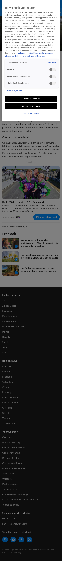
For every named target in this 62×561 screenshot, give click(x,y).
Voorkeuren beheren (31, 113)
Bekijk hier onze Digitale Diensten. (30, 56)
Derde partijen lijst (14, 91)
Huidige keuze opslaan (31, 106)
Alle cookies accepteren (31, 99)
